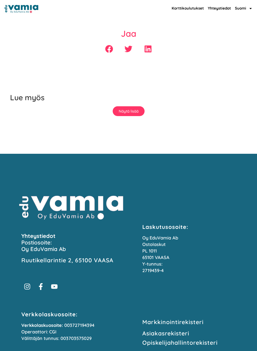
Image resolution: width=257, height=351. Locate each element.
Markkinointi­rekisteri (173, 322)
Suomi (240, 8)
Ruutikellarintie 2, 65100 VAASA (67, 260)
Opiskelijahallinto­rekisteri (180, 342)
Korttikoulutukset (188, 8)
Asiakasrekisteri (165, 333)
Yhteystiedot (219, 8)
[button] (109, 49)
